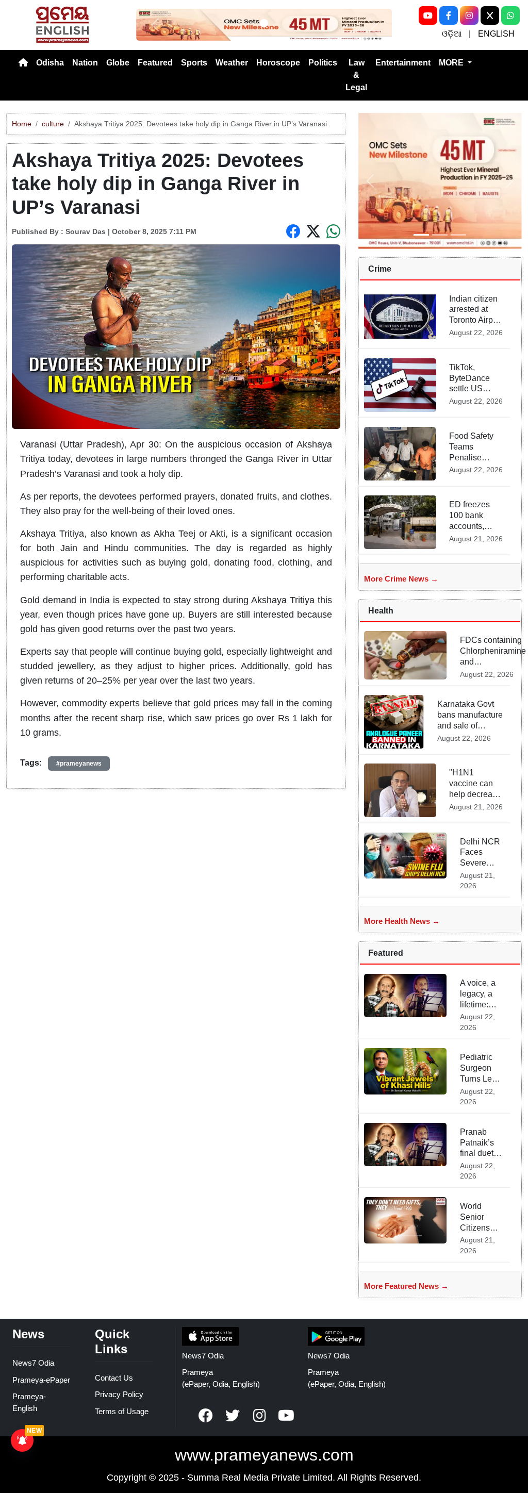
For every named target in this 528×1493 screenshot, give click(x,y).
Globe (117, 62)
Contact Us (114, 1377)
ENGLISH (496, 33)
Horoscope (278, 62)
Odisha (50, 62)
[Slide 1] (264, 23)
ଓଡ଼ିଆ (451, 33)
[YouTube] (428, 15)
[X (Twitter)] (490, 15)
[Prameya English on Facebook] (205, 1415)
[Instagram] (469, 15)
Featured (155, 62)
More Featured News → (406, 1286)
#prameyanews (79, 763)
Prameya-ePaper (41, 1379)
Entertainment (403, 62)
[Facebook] (448, 15)
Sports (194, 62)
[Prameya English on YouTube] (286, 1415)
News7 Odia (33, 1362)
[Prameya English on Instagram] (259, 1415)
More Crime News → (401, 578)
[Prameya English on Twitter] (232, 1415)
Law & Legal (356, 75)
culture (53, 124)
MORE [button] (452, 62)
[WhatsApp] (510, 15)
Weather (232, 62)
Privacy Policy (119, 1394)
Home (21, 124)
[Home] (23, 63)
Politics (322, 62)
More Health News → (402, 921)
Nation (85, 62)
